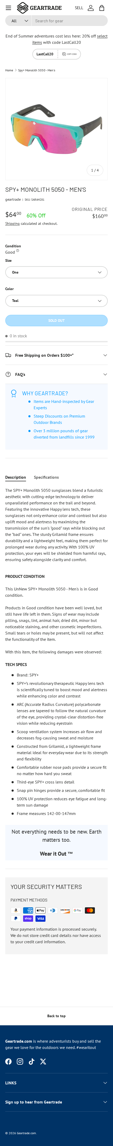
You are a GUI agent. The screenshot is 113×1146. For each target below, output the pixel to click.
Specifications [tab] (46, 477)
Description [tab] (15, 477)
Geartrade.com (26, 1133)
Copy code (72, 54)
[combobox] (56, 20)
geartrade (13, 199)
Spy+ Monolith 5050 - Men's (36, 70)
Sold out (56, 320)
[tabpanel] (56, 652)
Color (9, 288)
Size (8, 260)
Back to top (56, 1016)
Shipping (12, 223)
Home (9, 70)
